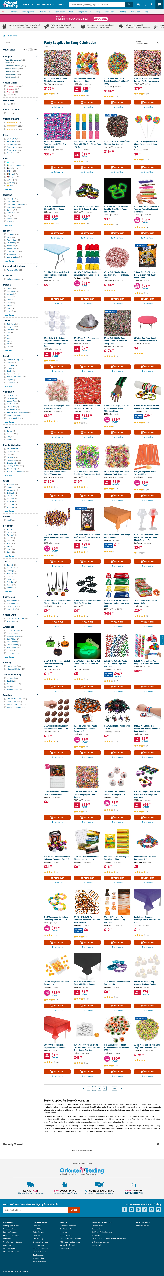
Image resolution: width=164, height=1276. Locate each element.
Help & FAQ (37, 1229)
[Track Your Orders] (138, 4)
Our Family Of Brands (67, 1245)
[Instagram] (158, 1209)
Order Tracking (38, 1232)
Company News (65, 1248)
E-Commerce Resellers (100, 1242)
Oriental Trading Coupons (12, 1242)
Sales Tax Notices (39, 1252)
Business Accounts (10, 1232)
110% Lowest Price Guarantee (71, 1238)
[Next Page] (121, 1088)
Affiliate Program (66, 1235)
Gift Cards (7, 1238)
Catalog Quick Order (10, 1225)
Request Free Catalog (11, 1235)
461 (114, 1088)
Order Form (37, 1235)
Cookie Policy (97, 1245)
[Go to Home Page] (4, 36)
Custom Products (142, 1225)
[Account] (151, 4)
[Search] (129, 4)
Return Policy (38, 1238)
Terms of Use (96, 1229)
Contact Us (37, 1225)
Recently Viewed (12, 1144)
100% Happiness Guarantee (70, 1242)
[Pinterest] (138, 1209)
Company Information (68, 1225)
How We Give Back (66, 1229)
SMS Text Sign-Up (9, 1248)
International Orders (40, 1248)
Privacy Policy (97, 1225)
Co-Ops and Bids (9, 1229)
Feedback (162, 640)
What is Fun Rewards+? (11, 1252)
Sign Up (74, 1210)
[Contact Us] (145, 4)
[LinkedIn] (131, 1209)
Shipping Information (41, 1242)
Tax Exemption (38, 1255)
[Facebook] (124, 1209)
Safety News (96, 1235)
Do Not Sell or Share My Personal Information (109, 1238)
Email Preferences (39, 1261)
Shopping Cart (38, 1245)
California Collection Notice (102, 1232)
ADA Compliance (39, 1258)
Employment (64, 1232)
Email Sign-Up (8, 1245)
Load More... (9, 189)
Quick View (58, 107)
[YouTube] (151, 1209)
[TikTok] (144, 1209)
